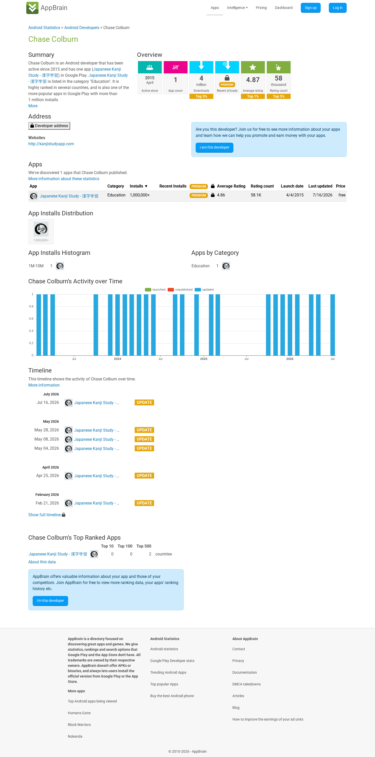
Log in (338, 8)
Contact (238, 649)
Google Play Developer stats (172, 661)
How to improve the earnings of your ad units (267, 719)
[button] (213, 195)
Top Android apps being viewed (92, 701)
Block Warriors (79, 725)
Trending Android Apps (168, 672)
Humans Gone (79, 713)
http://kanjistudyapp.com (51, 143)
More (33, 105)
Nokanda (75, 736)
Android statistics (164, 649)
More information (44, 385)
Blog (236, 708)
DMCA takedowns (246, 684)
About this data (42, 562)
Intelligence (237, 8)
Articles (238, 696)
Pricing (261, 8)
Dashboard (284, 8)
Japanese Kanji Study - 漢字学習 (103, 402)
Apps (215, 8)
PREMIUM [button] (199, 186)
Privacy (238, 661)
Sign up (311, 8)
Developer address (51, 125)
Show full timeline (44, 514)
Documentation (244, 672)
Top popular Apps (164, 684)
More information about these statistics (63, 178)
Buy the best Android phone (172, 696)
